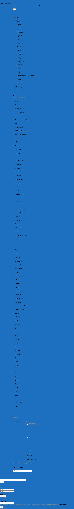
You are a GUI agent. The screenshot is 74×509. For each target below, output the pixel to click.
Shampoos (17, 384)
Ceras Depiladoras (21, 47)
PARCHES (18, 347)
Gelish (19, 83)
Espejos (19, 33)
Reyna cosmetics (5, 4)
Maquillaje (18, 57)
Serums (17, 380)
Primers (17, 365)
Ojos (17, 65)
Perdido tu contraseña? (4, 494)
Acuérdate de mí (3, 492)
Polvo (16, 361)
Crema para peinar (20, 183)
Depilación (20, 49)
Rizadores (17, 373)
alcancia (17, 116)
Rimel (19, 72)
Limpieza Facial (19, 56)
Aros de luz (18, 123)
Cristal (19, 24)
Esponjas (19, 58)
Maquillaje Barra (21, 60)
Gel (19, 43)
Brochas (19, 40)
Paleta (19, 54)
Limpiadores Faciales (20, 291)
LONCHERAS (19, 298)
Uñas (17, 80)
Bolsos (16, 142)
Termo (16, 395)
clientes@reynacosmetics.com (19, 7)
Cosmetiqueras (21, 32)
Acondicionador (19, 112)
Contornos (18, 164)
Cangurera (18, 149)
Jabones (17, 272)
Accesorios (18, 21)
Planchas (19, 36)
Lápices (19, 69)
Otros (16, 332)
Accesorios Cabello (20, 22)
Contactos (15, 422)
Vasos (16, 413)
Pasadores (17, 350)
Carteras (17, 153)
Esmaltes (19, 82)
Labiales (19, 44)
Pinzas (19, 29)
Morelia (15, 5)
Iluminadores (19, 51)
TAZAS (17, 391)
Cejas (19, 67)
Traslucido (20, 64)
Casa (14, 97)
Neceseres (20, 35)
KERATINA (18, 276)
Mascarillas (18, 313)
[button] (53, 9)
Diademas (20, 25)
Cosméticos (19, 38)
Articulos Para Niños (20, 134)
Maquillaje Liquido (21, 61)
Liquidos (19, 78)
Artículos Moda (19, 31)
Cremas (19, 42)
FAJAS (17, 231)
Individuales (20, 53)
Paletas (19, 79)
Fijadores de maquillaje (21, 235)
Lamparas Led (19, 283)
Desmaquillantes (19, 213)
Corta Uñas (18, 172)
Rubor (19, 73)
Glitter (17, 250)
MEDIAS (17, 317)
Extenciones (18, 227)
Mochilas (17, 321)
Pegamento (18, 354)
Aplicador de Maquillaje (21, 120)
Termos (17, 399)
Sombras (25, 75)
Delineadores (20, 68)
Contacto (41, 5)
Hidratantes (18, 257)
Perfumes (20, 50)
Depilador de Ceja (20, 209)
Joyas (18, 84)
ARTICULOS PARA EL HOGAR (24, 131)
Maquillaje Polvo (21, 62)
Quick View (29, 453)
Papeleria (17, 343)
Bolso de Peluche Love (32, 460)
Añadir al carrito (30, 450)
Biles (19, 39)
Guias (19, 27)
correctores (18, 168)
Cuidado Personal (20, 46)
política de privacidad (62, 504)
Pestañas (19, 71)
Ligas (19, 28)
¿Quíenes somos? (16, 420)
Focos (16, 239)
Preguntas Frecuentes (17, 421)
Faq (40, 7)
